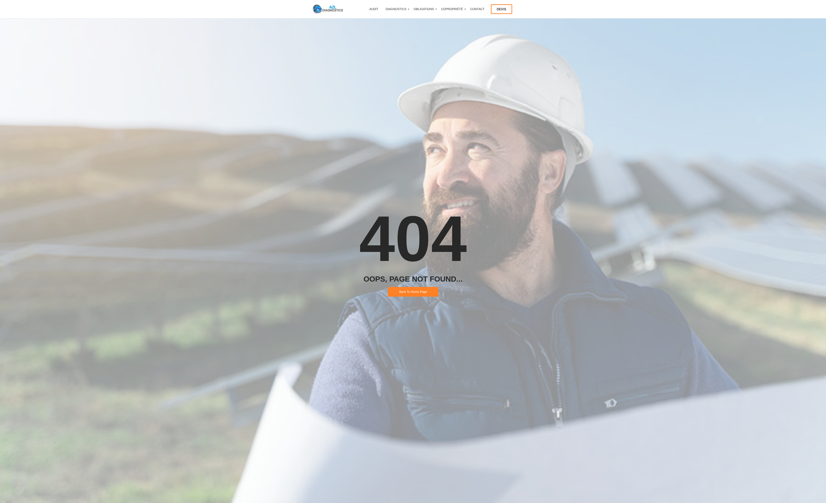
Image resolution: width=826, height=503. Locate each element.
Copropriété (452, 9)
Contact (477, 9)
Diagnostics (396, 9)
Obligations (424, 9)
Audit (373, 9)
